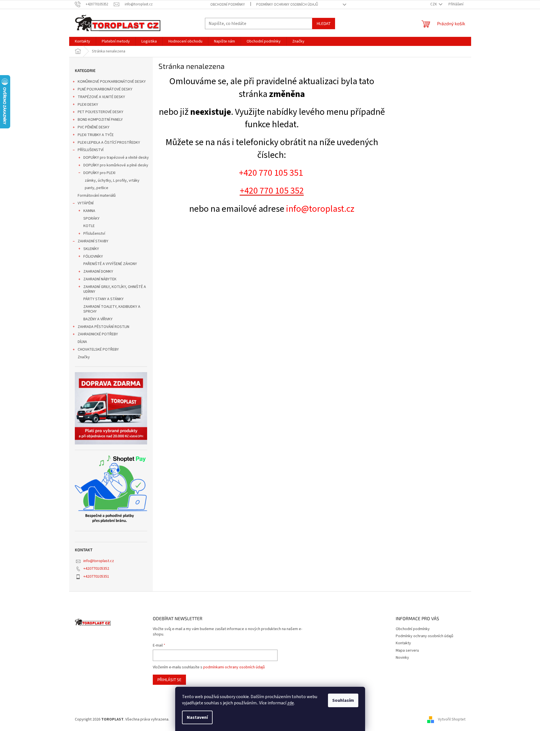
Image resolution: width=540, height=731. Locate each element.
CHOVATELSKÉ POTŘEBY (98, 349)
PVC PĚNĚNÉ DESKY (93, 127)
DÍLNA (82, 342)
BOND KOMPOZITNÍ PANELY (100, 119)
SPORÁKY (91, 218)
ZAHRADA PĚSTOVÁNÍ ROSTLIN (103, 327)
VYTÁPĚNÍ (86, 203)
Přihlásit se (169, 679)
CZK (434, 4)
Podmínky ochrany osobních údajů (287, 4)
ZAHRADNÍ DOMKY (98, 271)
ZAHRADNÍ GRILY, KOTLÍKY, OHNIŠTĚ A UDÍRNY (114, 289)
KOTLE (89, 226)
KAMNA (89, 211)
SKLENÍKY (91, 249)
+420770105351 (96, 576)
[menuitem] (82, 41)
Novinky (402, 657)
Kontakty (403, 643)
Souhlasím (343, 700)
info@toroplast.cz (98, 561)
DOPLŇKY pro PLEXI (99, 173)
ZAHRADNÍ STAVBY (93, 241)
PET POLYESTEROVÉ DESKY (100, 112)
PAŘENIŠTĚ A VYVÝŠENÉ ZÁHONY (110, 264)
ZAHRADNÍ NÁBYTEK (100, 279)
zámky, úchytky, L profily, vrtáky (112, 180)
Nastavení (197, 717)
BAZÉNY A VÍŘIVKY (98, 319)
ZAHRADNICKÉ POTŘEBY (98, 334)
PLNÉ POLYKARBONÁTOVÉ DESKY (105, 89)
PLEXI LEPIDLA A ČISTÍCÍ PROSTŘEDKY (109, 142)
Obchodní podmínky (227, 4)
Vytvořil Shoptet (451, 719)
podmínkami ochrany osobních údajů (234, 667)
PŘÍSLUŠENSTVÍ (90, 150)
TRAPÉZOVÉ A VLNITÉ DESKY (101, 97)
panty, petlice (96, 188)
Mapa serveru (407, 650)
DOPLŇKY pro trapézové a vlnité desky (116, 157)
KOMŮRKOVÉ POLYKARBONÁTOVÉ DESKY (112, 81)
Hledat (324, 23)
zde (290, 703)
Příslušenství (94, 233)
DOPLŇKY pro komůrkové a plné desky (115, 165)
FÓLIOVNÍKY (93, 256)
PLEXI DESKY (88, 104)
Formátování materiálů (97, 195)
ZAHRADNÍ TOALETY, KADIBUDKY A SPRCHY (111, 309)
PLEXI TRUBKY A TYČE (96, 135)
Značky (84, 357)
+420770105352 (96, 568)
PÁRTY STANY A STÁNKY (103, 299)
